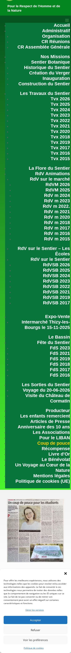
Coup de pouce (53, 443)
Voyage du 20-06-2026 (46, 390)
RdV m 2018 (57, 222)
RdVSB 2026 (56, 264)
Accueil (62, 25)
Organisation (56, 36)
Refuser (35, 630)
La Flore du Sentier (49, 168)
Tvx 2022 (60, 120)
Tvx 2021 (60, 125)
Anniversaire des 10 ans (44, 426)
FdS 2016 (60, 374)
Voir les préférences (35, 640)
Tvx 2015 (60, 158)
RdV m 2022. (56, 206)
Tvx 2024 (60, 109)
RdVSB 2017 (56, 302)
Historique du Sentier (47, 67)
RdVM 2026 (58, 184)
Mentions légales (51, 475)
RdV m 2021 (57, 211)
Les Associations (51, 432)
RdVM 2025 (58, 189)
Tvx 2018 (60, 136)
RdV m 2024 (57, 195)
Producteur (58, 410)
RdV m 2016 (57, 233)
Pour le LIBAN (54, 437)
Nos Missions (55, 56)
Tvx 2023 (60, 115)
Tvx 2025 (60, 104)
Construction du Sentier (44, 83)
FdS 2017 (60, 369)
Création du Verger (49, 72)
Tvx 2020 (60, 131)
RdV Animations (52, 173)
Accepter (35, 620)
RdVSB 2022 (56, 286)
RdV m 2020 (57, 217)
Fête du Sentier (53, 342)
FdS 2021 (60, 353)
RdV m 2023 (57, 200)
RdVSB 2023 (56, 280)
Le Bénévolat (56, 459)
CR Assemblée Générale (43, 46)
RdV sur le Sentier (50, 259)
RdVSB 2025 (56, 270)
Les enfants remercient (45, 415)
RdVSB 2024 (56, 275)
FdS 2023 (60, 347)
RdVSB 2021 (56, 291)
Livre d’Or (59, 453)
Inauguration (56, 78)
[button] (65, 573)
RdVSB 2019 (56, 297)
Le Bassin (59, 336)
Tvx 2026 (60, 98)
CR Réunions (56, 41)
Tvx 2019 (60, 142)
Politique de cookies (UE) (42, 481)
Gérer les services (34, 610)
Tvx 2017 (60, 147)
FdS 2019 (60, 358)
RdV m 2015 (57, 238)
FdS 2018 (60, 364)
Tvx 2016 (60, 153)
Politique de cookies (34, 648)
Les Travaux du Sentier (45, 93)
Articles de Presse (50, 421)
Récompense (56, 448)
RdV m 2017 (57, 227)
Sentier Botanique (50, 61)
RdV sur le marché (50, 178)
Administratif (56, 30)
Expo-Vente (57, 316)
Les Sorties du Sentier (46, 384)
